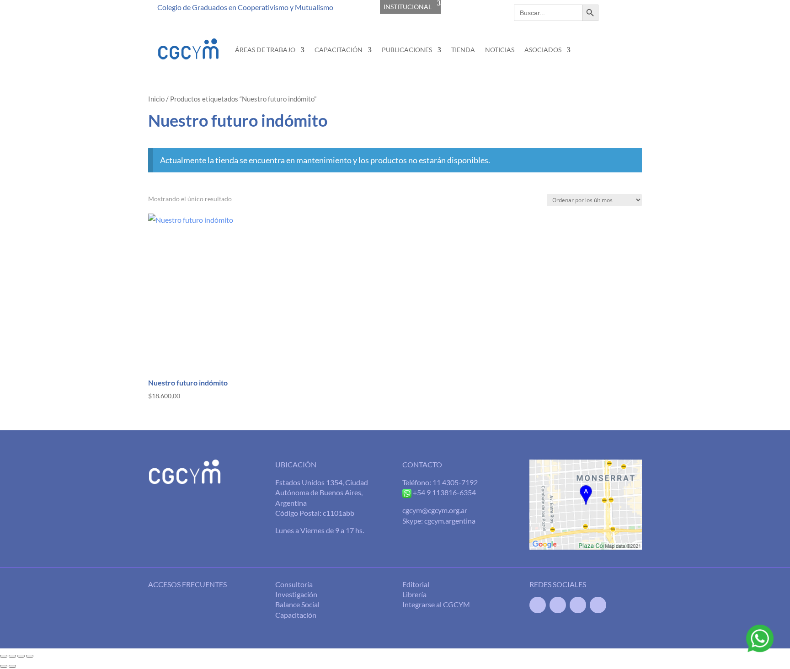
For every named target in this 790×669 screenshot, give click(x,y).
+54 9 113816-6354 (443, 492)
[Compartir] (21, 656)
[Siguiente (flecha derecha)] (12, 666)
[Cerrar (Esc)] (29, 656)
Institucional (408, 7)
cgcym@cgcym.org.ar (434, 510)
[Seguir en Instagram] (598, 605)
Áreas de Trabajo (265, 50)
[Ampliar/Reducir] (3, 656)
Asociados (542, 50)
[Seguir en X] (558, 605)
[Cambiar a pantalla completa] (12, 656)
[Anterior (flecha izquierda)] (3, 666)
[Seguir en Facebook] (537, 605)
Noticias (499, 50)
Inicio (156, 99)
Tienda (463, 50)
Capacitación (339, 50)
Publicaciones (407, 50)
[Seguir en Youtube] (578, 605)
